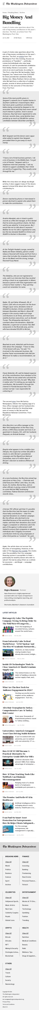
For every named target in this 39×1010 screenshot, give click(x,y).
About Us (5, 1007)
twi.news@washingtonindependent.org (13, 999)
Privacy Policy (6, 1001)
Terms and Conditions (8, 1004)
